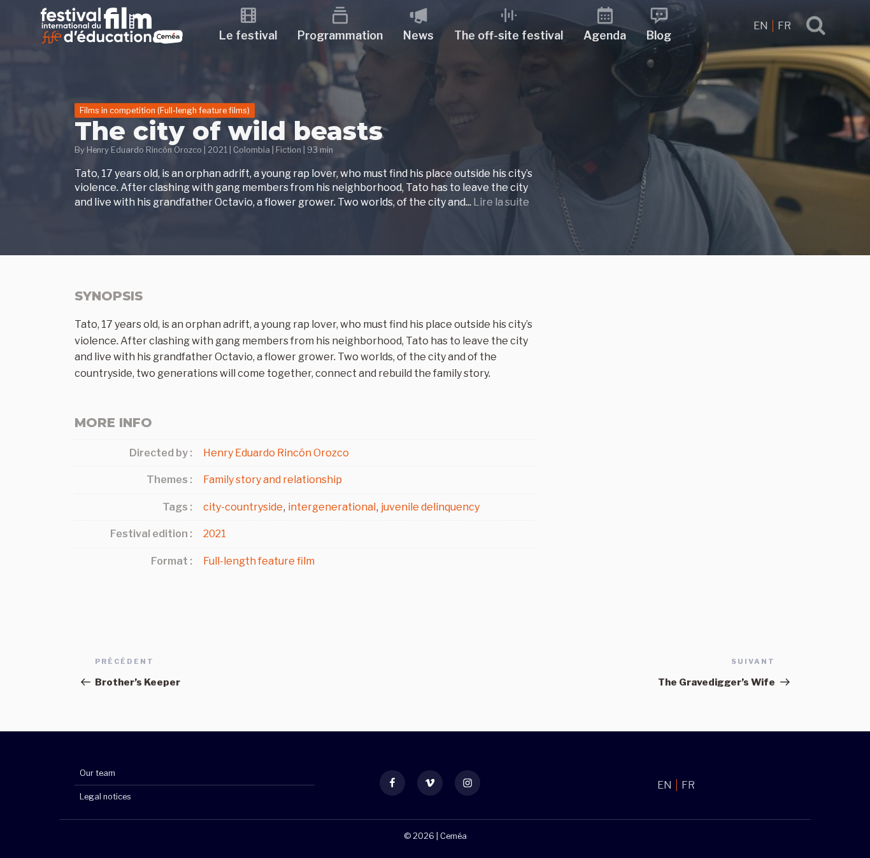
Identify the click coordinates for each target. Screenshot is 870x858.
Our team (97, 773)
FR (784, 26)
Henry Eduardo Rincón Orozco (144, 150)
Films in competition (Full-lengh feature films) (165, 110)
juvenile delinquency (430, 507)
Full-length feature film (259, 561)
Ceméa (453, 836)
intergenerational (332, 507)
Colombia (251, 150)
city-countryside (243, 507)
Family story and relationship (272, 480)
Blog (658, 35)
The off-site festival (508, 35)
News (418, 35)
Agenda (604, 35)
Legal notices (105, 796)
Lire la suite (501, 202)
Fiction (288, 150)
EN (761, 26)
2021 (217, 150)
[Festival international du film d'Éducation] (111, 47)
